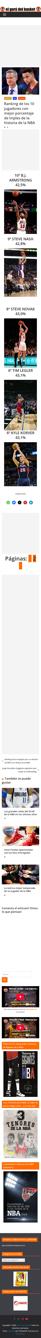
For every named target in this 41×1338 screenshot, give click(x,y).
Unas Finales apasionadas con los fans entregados (18, 851)
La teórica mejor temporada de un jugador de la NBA (19, 889)
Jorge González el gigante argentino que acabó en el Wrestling (19, 770)
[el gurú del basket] (20, 8)
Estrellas (8, 98)
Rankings (21, 98)
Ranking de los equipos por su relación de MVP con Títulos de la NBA (21, 761)
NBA (15, 98)
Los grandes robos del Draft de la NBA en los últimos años (20, 813)
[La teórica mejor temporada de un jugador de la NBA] (20, 866)
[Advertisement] (20, 45)
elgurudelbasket (31, 1009)
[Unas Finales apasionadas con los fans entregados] (20, 828)
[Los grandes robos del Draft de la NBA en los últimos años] (20, 789)
